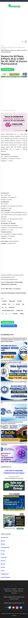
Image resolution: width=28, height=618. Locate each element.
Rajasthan (15, 313)
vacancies (4, 301)
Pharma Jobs (12, 301)
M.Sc (9, 304)
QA (2, 307)
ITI (13, 304)
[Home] (14, 5)
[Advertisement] (14, 24)
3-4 (2, 313)
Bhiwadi (21, 313)
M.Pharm (19, 301)
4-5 (6, 313)
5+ (9, 313)
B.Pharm (4, 304)
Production (11, 307)
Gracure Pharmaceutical (8, 310)
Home (2, 45)
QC (6, 307)
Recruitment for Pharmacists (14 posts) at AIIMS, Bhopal (14, 381)
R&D (23, 304)
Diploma (18, 304)
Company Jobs (19, 310)
